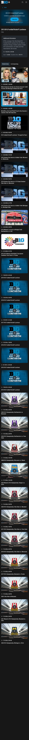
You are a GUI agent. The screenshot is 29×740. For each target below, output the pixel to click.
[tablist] (10, 64)
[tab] (5, 64)
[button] (22, 2)
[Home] (5, 2)
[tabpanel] (14, 356)
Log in (21, 22)
